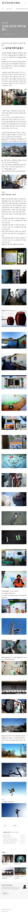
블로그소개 (9, 9)
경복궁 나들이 (6, 835)
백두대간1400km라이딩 (22, 9)
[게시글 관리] (9, 826)
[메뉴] (25, 3)
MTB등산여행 (6, 832)
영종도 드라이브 (7, 837)
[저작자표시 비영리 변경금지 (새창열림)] (20, 825)
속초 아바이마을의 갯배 (9, 842)
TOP (25, 910)
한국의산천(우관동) (11, 3)
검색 (21, 3)
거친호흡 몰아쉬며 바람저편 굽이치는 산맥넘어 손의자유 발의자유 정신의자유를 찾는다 (10, 889)
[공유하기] (7, 826)
